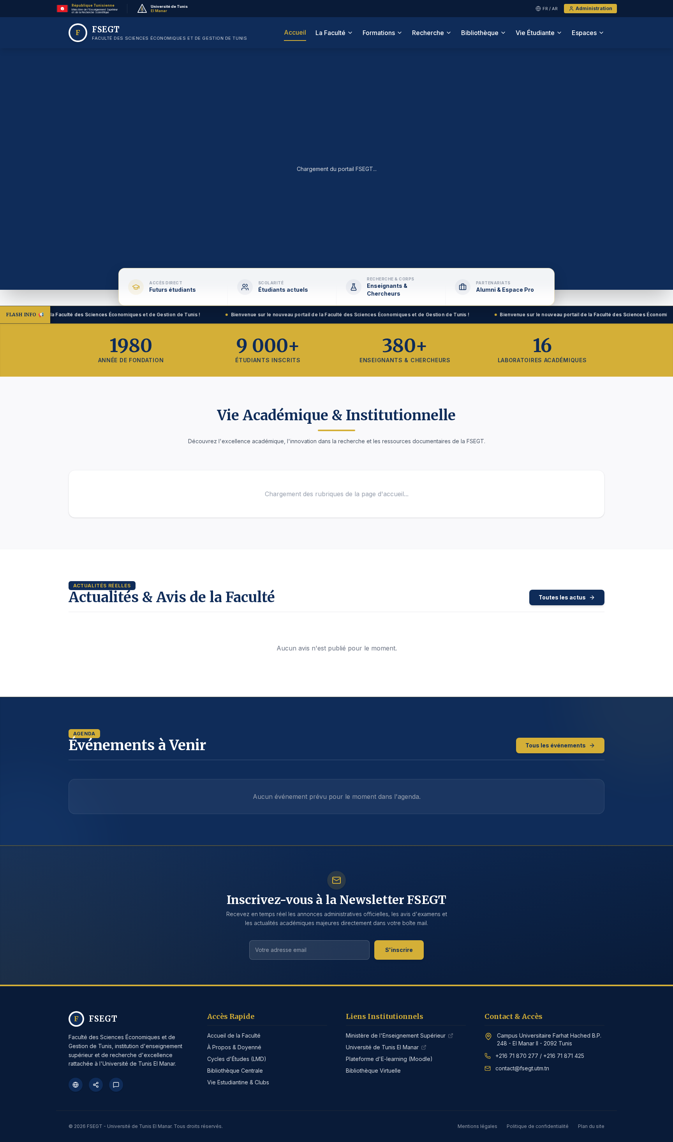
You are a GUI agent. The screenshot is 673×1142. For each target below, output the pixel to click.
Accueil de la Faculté (234, 1035)
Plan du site (591, 1126)
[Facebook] (76, 1085)
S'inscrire (399, 949)
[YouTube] (116, 1085)
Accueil (295, 32)
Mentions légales (477, 1126)
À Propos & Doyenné (234, 1047)
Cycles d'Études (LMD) (236, 1059)
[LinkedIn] (96, 1085)
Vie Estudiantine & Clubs (238, 1082)
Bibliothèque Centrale (235, 1070)
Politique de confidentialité (538, 1126)
